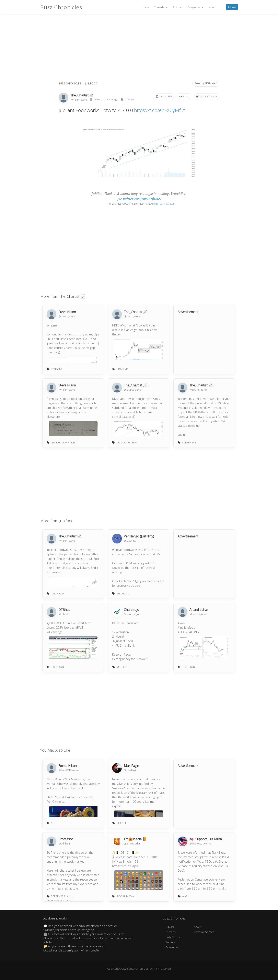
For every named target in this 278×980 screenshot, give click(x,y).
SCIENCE (121, 823)
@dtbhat (63, 614)
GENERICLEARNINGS (63, 442)
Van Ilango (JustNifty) (139, 536)
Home (145, 7)
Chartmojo (131, 609)
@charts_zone (132, 389)
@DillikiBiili (64, 843)
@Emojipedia (132, 843)
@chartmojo (131, 614)
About (212, 7)
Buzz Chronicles (61, 7)
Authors (177, 7)
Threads (159, 7)
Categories (194, 7)
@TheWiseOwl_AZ (200, 843)
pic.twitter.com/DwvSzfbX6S (139, 199)
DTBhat (64, 609)
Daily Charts (172, 937)
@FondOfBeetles (68, 770)
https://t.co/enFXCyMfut (159, 110)
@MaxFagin (130, 770)
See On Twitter (208, 96)
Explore (170, 927)
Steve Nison (67, 312)
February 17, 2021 (164, 203)
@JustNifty (130, 540)
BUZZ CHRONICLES (70, 83)
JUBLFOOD (91, 83)
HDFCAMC (122, 369)
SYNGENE (56, 369)
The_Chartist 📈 (81, 95)
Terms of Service (204, 932)
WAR (185, 896)
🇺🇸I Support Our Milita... (206, 839)
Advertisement (188, 312)
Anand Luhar (198, 609)
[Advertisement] (139, 48)
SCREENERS (189, 442)
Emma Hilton (67, 765)
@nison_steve (79, 99)
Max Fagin (131, 765)
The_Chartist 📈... (136, 312)
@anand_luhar (198, 614)
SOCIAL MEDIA (125, 896)
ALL (53, 823)
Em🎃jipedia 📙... (136, 839)
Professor (65, 839)
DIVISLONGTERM (126, 442)
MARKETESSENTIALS (59, 900)
